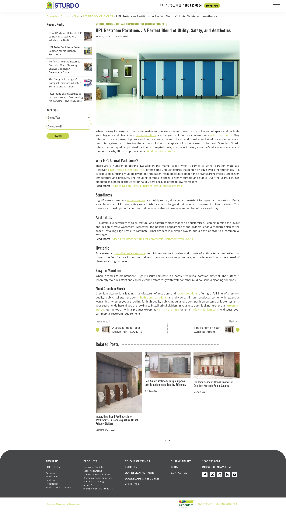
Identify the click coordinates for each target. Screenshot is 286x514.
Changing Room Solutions (97, 478)
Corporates (52, 473)
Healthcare (52, 480)
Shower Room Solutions (96, 474)
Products (90, 461)
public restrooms (221, 135)
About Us (52, 461)
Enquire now (212, 5)
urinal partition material (160, 151)
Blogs (175, 467)
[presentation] (166, 440)
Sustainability (181, 461)
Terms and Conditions (225, 504)
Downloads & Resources (142, 478)
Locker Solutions (92, 470)
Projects (131, 467)
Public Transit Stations (59, 487)
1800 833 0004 (211, 461)
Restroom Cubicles (94, 467)
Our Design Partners (139, 472)
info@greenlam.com (205, 309)
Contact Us (179, 472)
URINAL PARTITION (127, 24)
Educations (52, 476)
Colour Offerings (137, 461)
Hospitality (52, 483)
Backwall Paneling (93, 481)
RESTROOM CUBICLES (154, 24)
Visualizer (132, 484)
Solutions (53, 467)
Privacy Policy (204, 504)
